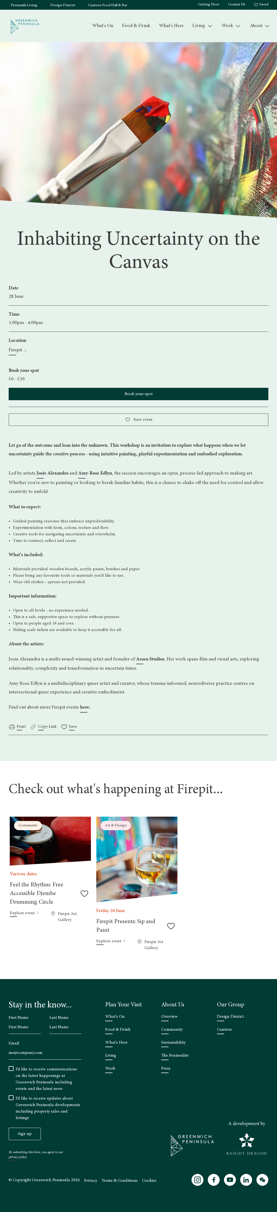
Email (14, 1043)
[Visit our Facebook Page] (214, 1180)
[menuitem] (102, 26)
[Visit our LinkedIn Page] (246, 1180)
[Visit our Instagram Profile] (197, 1180)
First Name (18, 1018)
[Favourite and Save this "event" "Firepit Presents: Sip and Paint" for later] (170, 926)
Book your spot (139, 394)
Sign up (25, 1134)
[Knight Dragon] (246, 1138)
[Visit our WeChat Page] (262, 1180)
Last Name (59, 1018)
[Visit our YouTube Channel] (230, 1180)
